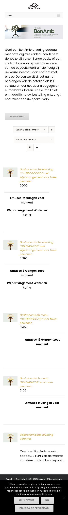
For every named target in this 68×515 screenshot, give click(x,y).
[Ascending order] (51, 129)
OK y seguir (26, 500)
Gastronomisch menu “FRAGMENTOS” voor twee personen (36, 382)
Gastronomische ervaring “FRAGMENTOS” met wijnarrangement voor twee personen (38, 248)
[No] (64, 497)
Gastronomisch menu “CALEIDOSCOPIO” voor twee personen (38, 319)
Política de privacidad (34, 508)
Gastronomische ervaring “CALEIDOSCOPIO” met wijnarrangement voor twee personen (38, 175)
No (47, 500)
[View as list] (37, 147)
